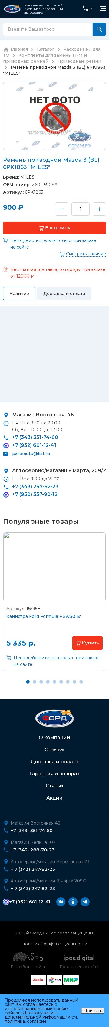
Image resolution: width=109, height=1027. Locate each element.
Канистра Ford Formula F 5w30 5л (43, 616)
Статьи (54, 786)
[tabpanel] (54, 606)
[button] (54, 228)
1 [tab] (28, 682)
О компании (54, 737)
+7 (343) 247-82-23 (35, 486)
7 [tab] (68, 682)
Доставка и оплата (54, 762)
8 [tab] (74, 682)
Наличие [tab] (19, 293)
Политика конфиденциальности (54, 943)
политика (15, 1021)
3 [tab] (41, 682)
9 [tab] (81, 682)
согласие (37, 1021)
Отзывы (54, 749)
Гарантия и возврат (54, 774)
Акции (54, 798)
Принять (93, 1010)
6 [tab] (61, 682)
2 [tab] (34, 682)
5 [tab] (54, 682)
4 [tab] (48, 682)
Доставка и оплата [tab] (64, 293)
